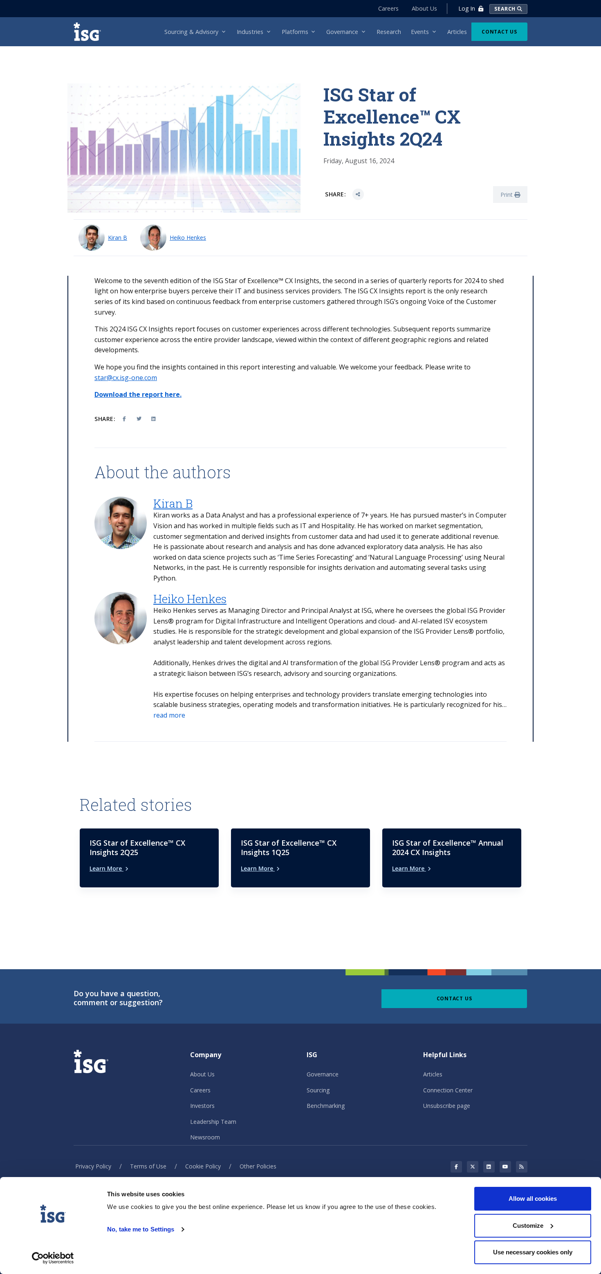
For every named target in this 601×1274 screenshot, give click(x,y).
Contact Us (499, 31)
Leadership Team (213, 1121)
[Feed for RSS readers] (521, 1167)
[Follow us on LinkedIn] (489, 1167)
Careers (388, 8)
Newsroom (205, 1137)
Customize (528, 1225)
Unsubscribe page (446, 1106)
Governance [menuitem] (342, 32)
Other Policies (258, 1166)
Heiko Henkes (188, 237)
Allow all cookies (533, 1198)
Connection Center (448, 1090)
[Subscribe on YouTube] (505, 1167)
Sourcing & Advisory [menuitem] (191, 32)
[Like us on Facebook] (456, 1167)
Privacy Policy (93, 1166)
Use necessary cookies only (532, 1252)
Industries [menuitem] (250, 32)
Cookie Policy (203, 1166)
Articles (432, 1074)
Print (507, 194)
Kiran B (117, 237)
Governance (323, 1074)
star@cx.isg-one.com (125, 377)
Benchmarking (326, 1106)
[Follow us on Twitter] (472, 1167)
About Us (424, 8)
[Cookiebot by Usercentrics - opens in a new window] (53, 1258)
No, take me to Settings (140, 1229)
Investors (202, 1106)
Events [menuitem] (420, 32)
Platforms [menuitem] (295, 32)
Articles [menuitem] (457, 32)
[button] (169, 715)
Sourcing (318, 1090)
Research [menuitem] (389, 32)
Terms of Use (148, 1166)
